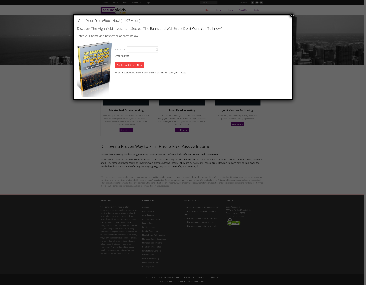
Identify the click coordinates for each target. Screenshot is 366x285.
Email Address (122, 55)
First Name (121, 49)
